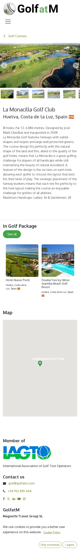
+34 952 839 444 (19, 491)
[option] (40, 272)
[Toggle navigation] (8, 21)
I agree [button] (69, 544)
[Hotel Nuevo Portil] (22, 260)
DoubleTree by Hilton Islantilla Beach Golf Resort (56, 283)
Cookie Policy (51, 532)
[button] (4, 65)
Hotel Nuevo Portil (18, 280)
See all (12, 234)
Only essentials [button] (50, 544)
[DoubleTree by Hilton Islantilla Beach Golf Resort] (58, 260)
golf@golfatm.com (21, 483)
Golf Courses (17, 36)
